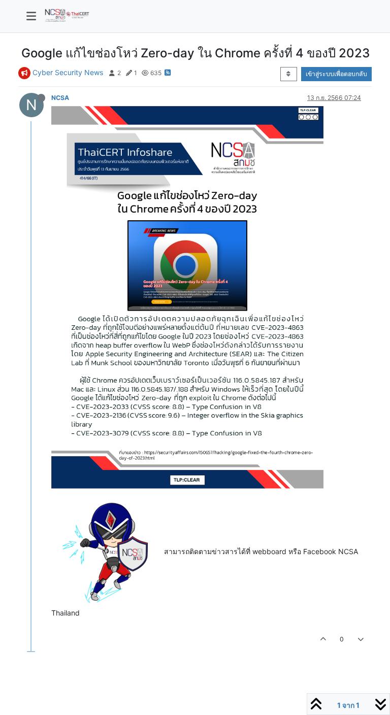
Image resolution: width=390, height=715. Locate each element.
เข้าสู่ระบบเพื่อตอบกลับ (336, 74)
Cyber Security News (67, 72)
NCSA (60, 97)
